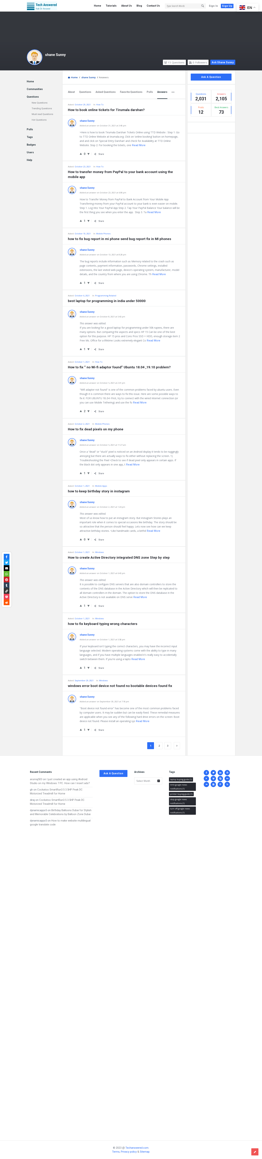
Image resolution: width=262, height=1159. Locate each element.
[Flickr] (227, 778)
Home (97, 5)
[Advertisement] (61, 980)
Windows (99, 552)
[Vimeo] (213, 778)
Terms (116, 1151)
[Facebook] (206, 772)
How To (100, 104)
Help (29, 160)
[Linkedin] (220, 772)
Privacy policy (129, 1151)
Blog (139, 5)
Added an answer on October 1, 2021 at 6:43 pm (102, 573)
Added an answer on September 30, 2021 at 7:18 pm (104, 701)
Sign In (213, 5)
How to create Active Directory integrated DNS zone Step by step (119, 557)
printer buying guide (181, 794)
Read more (139, 145)
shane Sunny (55, 55)
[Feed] (227, 784)
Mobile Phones (103, 233)
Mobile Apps (101, 486)
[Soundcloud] (206, 784)
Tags (30, 137)
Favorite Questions (131, 92)
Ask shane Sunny (223, 62)
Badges (31, 144)
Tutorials (111, 5)
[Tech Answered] (45, 6)
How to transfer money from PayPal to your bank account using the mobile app (120, 174)
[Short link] (6, 591)
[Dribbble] (227, 772)
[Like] (81, 153)
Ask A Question (211, 77)
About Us (126, 5)
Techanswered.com (136, 1147)
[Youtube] (206, 778)
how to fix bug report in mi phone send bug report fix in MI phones (119, 239)
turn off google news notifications (180, 810)
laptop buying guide (181, 779)
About (71, 92)
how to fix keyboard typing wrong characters (102, 624)
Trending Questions (42, 108)
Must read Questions (42, 114)
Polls (150, 92)
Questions (176, 62)
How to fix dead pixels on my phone (95, 429)
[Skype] (220, 778)
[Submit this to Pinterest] (6, 579)
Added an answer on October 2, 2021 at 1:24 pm (102, 507)
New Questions (39, 102)
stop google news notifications (178, 801)
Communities (35, 89)
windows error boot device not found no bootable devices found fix (120, 686)
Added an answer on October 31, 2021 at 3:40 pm (103, 125)
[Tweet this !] (6, 562)
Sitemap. (145, 1151)
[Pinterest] (220, 784)
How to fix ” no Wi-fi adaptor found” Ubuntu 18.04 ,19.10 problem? (119, 367)
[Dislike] (88, 154)
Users (30, 152)
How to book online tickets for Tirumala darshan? (106, 110)
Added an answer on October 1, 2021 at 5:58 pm (102, 639)
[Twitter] (213, 772)
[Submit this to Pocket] (6, 596)
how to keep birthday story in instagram (99, 491)
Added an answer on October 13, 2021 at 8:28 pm (103, 254)
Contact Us (153, 5)
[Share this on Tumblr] (6, 585)
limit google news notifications (178, 786)
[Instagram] (213, 784)
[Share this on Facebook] (6, 557)
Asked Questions (106, 92)
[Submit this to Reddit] (6, 602)
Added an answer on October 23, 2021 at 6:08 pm (103, 192)
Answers (162, 92)
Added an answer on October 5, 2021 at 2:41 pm (102, 383)
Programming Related (105, 295)
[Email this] (6, 568)
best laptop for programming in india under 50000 (107, 301)
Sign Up (227, 5)
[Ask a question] (254, 1151)
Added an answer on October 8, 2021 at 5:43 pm (102, 316)
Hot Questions (39, 120)
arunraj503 (36, 779)
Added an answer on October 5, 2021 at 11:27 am (103, 445)
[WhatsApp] (6, 574)
